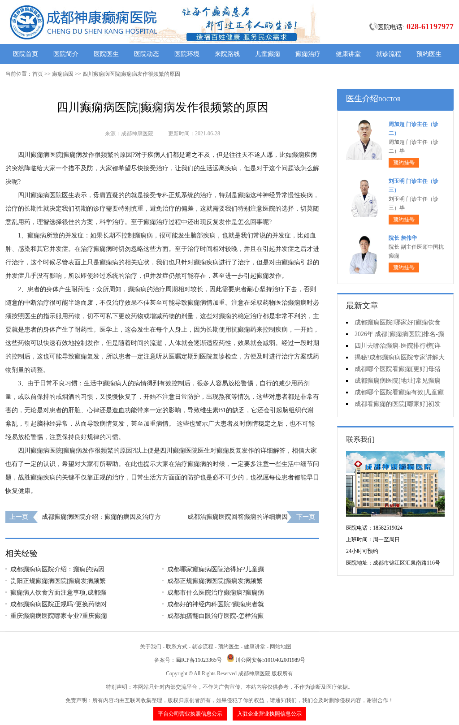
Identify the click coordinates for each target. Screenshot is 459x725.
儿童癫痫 (267, 54)
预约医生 (429, 54)
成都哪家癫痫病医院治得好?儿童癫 (215, 569)
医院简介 (65, 54)
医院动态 (146, 54)
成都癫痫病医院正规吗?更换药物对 (58, 604)
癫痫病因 (63, 74)
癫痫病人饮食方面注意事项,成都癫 (58, 592)
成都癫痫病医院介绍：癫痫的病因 (57, 569)
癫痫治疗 (307, 54)
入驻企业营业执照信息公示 (269, 714)
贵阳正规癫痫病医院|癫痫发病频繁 (58, 581)
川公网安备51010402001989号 (270, 660)
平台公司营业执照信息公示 (190, 714)
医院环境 (186, 54)
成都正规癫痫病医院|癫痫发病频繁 (215, 581)
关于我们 (150, 646)
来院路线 (227, 54)
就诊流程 (388, 54)
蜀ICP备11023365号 (199, 660)
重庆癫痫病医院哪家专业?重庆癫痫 (58, 616)
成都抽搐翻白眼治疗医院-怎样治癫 (215, 616)
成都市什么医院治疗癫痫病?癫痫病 (215, 592)
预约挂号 (404, 163)
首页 (37, 74)
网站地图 (280, 646)
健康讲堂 (348, 54)
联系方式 (176, 646)
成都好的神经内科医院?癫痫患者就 (215, 604)
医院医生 (106, 54)
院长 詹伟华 (403, 238)
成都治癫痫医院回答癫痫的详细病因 (237, 517)
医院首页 (25, 54)
